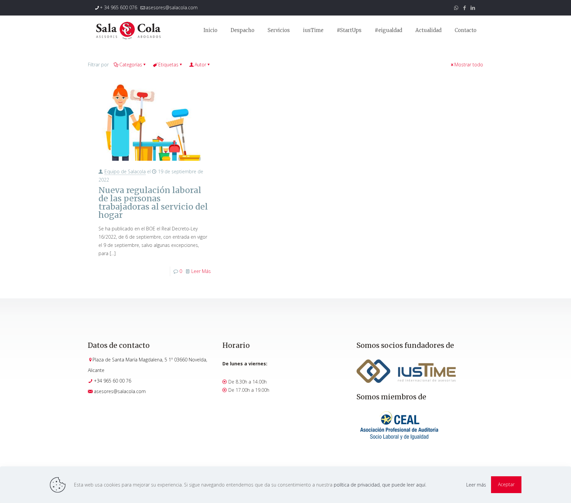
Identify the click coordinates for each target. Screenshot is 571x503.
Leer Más (201, 271)
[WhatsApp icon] (456, 7)
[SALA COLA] (128, 30)
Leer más (476, 485)
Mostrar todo (468, 64)
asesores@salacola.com (172, 7)
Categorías (130, 64)
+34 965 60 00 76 (112, 381)
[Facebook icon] (464, 7)
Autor (200, 64)
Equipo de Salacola (125, 171)
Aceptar (506, 484)
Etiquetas (168, 64)
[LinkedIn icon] (472, 7)
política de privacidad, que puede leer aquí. (380, 485)
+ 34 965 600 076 (118, 7)
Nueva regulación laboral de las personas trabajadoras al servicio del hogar (153, 202)
